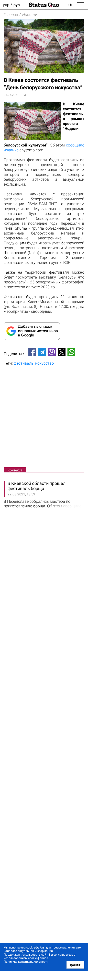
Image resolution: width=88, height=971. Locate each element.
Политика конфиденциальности (26, 961)
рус (16, 4)
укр (6, 4)
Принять (75, 965)
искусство (44, 363)
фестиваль (23, 363)
